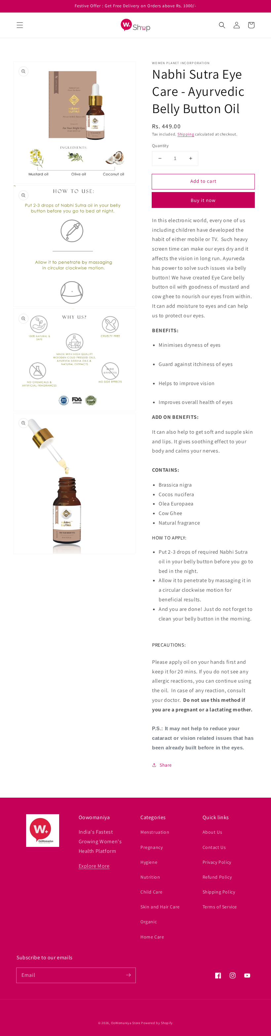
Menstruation (154, 832)
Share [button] (166, 765)
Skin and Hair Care (160, 907)
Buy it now (203, 200)
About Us (212, 832)
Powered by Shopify (157, 1023)
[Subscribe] (128, 975)
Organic (148, 922)
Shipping (185, 134)
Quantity (160, 145)
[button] (20, 25)
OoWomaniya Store (125, 1023)
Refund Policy (217, 877)
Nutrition (150, 877)
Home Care (152, 937)
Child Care (151, 892)
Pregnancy (151, 847)
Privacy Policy (217, 862)
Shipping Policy (219, 892)
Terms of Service (220, 907)
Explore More (94, 865)
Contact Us (214, 847)
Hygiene (148, 862)
